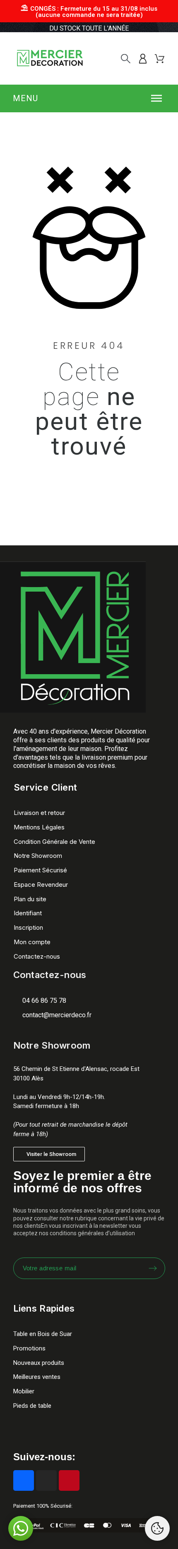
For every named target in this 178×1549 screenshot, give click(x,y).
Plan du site (30, 899)
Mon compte (32, 942)
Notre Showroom (38, 856)
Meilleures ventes (36, 1377)
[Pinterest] (69, 1480)
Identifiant (28, 913)
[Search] (125, 58)
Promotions (29, 1348)
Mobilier (23, 1391)
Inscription (28, 927)
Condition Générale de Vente (54, 842)
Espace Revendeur (41, 884)
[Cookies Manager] (157, 1528)
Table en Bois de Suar (42, 1334)
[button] (89, 98)
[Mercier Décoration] (49, 58)
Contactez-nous (37, 956)
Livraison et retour (39, 813)
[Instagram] (46, 1480)
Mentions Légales (39, 827)
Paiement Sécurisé (40, 870)
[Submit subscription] (153, 1268)
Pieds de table (32, 1405)
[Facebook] (23, 1480)
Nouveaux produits (38, 1363)
